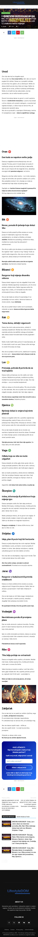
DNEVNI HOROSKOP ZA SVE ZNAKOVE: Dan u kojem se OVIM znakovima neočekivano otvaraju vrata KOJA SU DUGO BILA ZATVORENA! (10, 805)
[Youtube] (29, 923)
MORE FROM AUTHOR (23, 817)
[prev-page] (3, 861)
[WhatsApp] (22, 32)
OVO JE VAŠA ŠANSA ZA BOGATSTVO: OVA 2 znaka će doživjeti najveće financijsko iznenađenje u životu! (28, 804)
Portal (4, 26)
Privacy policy (19, 929)
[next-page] (6, 861)
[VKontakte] (24, 923)
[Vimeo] (19, 923)
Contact (12, 929)
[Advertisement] (19, 52)
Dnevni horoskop (10, 7)
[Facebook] (9, 32)
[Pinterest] (18, 32)
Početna (7, 929)
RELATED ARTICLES (8, 817)
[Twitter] (14, 32)
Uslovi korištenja (29, 929)
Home (2, 7)
